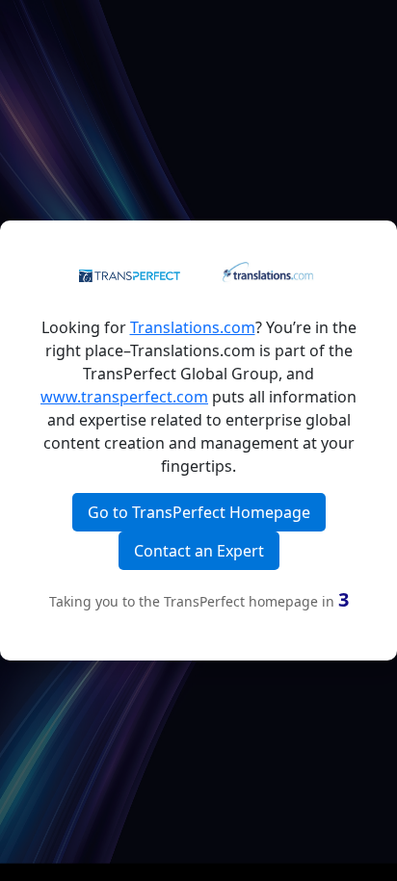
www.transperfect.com (124, 396)
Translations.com (192, 327)
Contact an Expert (199, 550)
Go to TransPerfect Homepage (199, 512)
